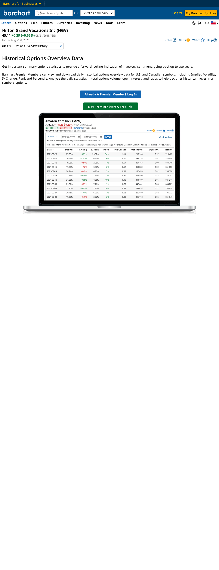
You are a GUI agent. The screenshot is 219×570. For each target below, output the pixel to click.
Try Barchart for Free (201, 13)
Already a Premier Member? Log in (111, 94)
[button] (214, 23)
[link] (212, 40)
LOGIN (177, 13)
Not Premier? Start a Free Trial (110, 107)
